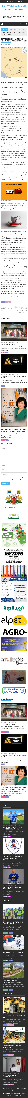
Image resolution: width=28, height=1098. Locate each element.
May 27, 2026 (7, 1043)
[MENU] (26, 24)
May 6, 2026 (6, 1073)
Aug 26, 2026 (5, 428)
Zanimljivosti (8, 302)
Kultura (3, 352)
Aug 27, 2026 (5, 374)
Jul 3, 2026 (6, 1013)
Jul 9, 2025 (6, 978)
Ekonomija (6, 932)
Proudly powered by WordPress (11, 1093)
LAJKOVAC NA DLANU (14, 6)
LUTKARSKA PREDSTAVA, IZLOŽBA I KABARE (7, 308)
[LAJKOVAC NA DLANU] (2, 24)
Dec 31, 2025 (7, 920)
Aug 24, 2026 (7, 825)
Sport (9, 836)
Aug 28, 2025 (7, 951)
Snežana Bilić (12, 44)
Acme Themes (18, 1095)
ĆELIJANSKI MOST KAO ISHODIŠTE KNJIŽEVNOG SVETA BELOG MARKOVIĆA (21, 309)
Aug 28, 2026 (5, 342)
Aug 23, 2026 (7, 885)
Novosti (2, 302)
